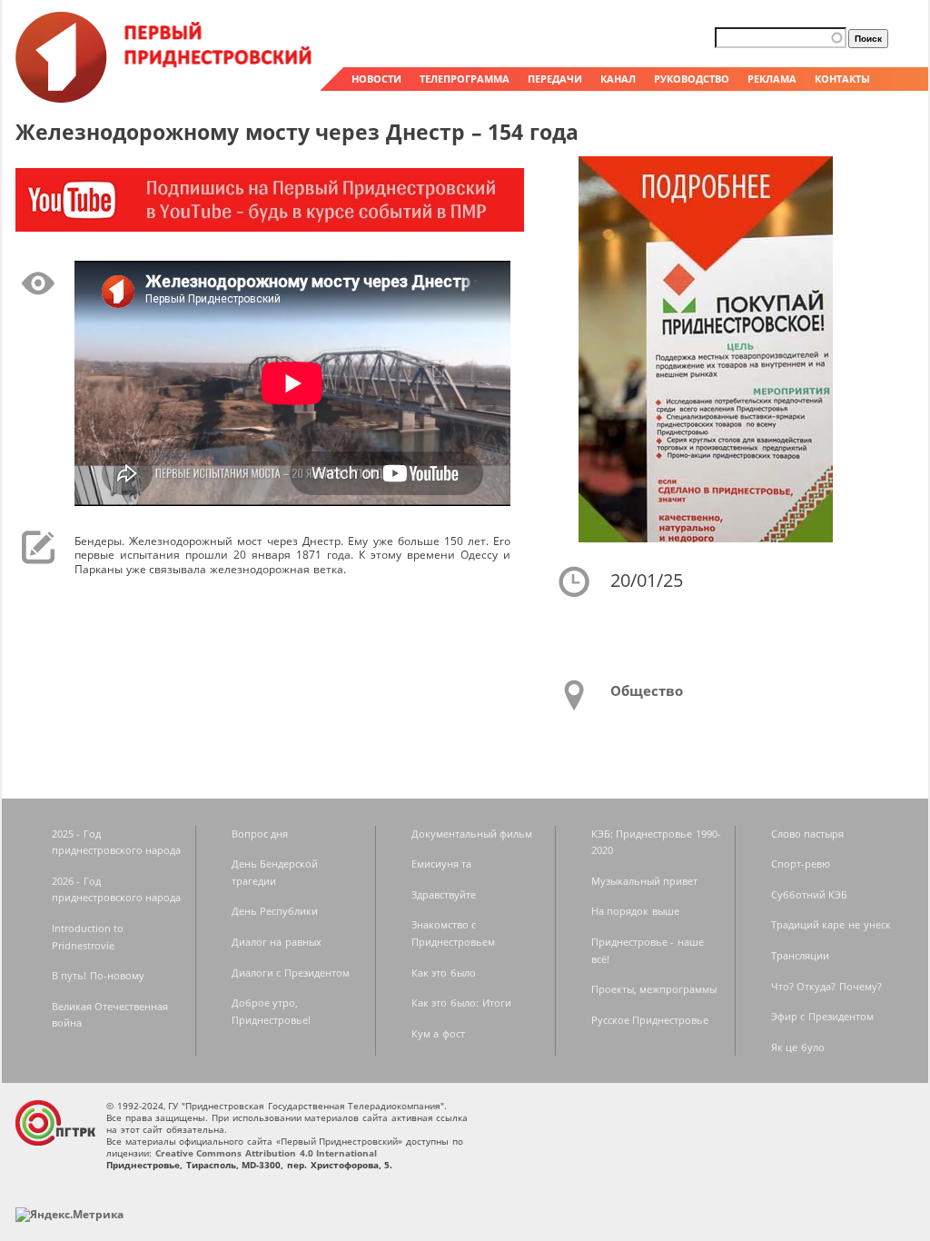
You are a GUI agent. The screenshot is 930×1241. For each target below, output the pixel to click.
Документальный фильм (472, 833)
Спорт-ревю (800, 863)
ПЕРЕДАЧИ (555, 78)
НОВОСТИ (376, 78)
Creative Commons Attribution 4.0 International (266, 1153)
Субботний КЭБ (809, 894)
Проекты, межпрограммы (654, 989)
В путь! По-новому (98, 975)
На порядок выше (635, 911)
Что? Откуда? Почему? (826, 986)
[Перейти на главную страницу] (165, 98)
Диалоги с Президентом (291, 972)
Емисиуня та (441, 863)
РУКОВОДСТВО (691, 78)
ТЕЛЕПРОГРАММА (465, 78)
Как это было (443, 972)
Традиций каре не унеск (831, 924)
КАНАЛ (618, 78)
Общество (646, 690)
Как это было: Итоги (461, 1002)
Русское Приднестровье (650, 1020)
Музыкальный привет (644, 881)
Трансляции (800, 955)
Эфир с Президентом (822, 1016)
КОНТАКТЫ (842, 78)
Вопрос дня (260, 833)
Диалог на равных (277, 941)
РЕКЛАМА (771, 78)
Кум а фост (438, 1033)
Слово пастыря (808, 833)
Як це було (798, 1047)
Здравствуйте (443, 894)
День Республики (275, 911)
